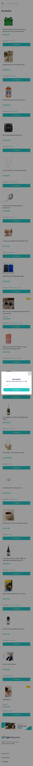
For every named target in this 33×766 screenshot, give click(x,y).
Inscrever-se (16, 389)
